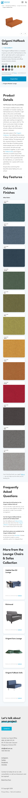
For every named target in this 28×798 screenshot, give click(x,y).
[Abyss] (6, 66)
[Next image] (25, 33)
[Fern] (15, 66)
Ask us (15, 72)
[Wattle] (21, 66)
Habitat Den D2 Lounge (11, 571)
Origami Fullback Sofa (13, 673)
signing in (20, 595)
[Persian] (3, 69)
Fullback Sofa (9, 151)
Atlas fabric (17, 535)
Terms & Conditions (15, 792)
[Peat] (6, 69)
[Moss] (18, 66)
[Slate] (9, 69)
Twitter (3, 760)
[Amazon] (12, 66)
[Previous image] (21, 33)
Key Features (12, 177)
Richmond (9, 604)
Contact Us (7, 728)
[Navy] (9, 66)
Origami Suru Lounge (13, 638)
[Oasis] (3, 66)
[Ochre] (24, 66)
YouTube (4, 765)
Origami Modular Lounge (10, 83)
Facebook (4, 762)
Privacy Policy (5, 792)
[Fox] (12, 69)
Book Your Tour (6, 780)
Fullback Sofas (18, 521)
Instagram (4, 758)
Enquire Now (14, 79)
